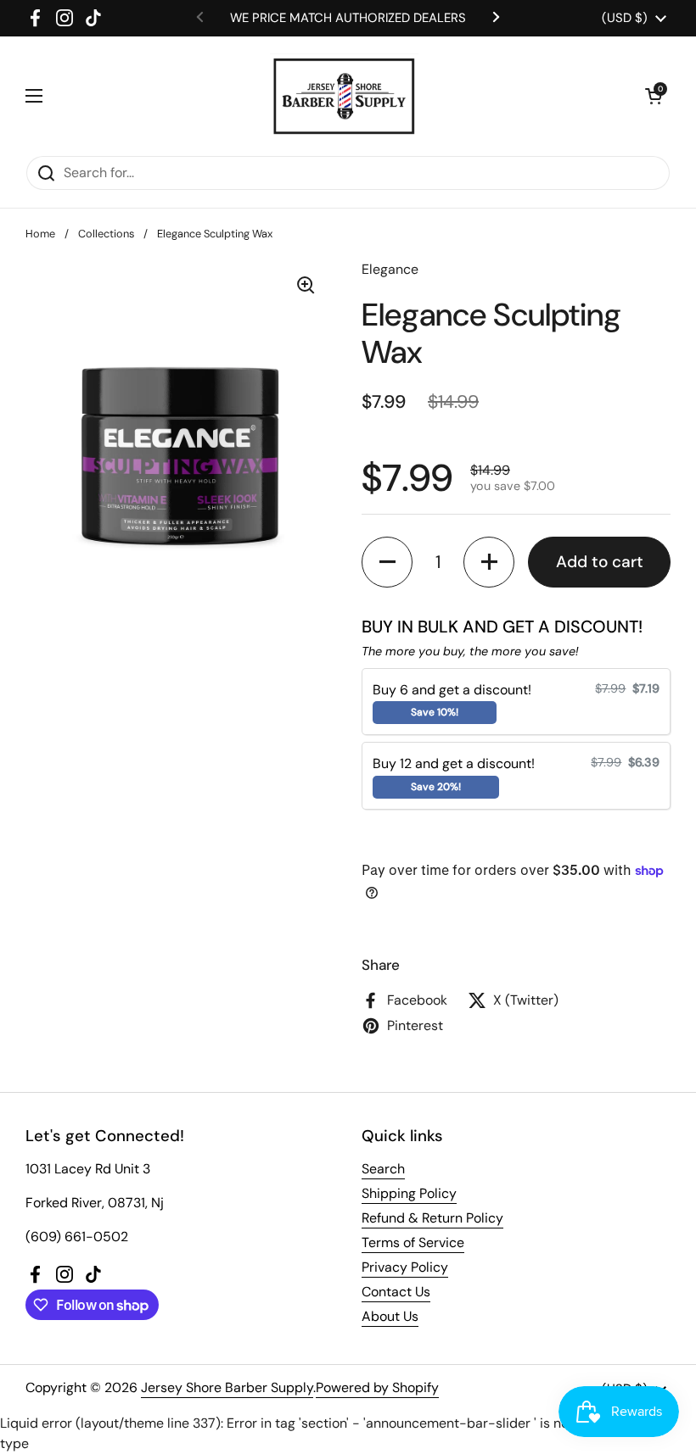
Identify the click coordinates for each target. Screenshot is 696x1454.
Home (40, 233)
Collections (106, 233)
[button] (654, 96)
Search (383, 1169)
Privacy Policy (405, 1267)
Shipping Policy (409, 1193)
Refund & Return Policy (432, 1218)
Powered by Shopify (377, 1387)
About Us (390, 1316)
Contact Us (396, 1292)
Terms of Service (413, 1242)
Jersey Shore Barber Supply (227, 1387)
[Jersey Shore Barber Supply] (344, 95)
